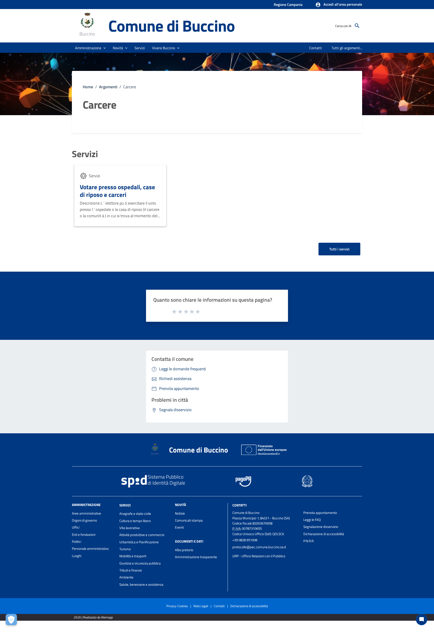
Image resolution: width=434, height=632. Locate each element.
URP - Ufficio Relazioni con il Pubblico (258, 556)
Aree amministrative (86, 513)
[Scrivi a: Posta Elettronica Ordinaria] (265, 552)
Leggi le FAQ (312, 519)
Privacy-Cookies (177, 606)
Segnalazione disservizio (320, 526)
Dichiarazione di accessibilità (323, 533)
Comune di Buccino (171, 25)
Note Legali (200, 606)
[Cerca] (357, 26)
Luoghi (76, 555)
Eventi (179, 527)
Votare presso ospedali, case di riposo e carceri (117, 190)
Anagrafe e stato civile (135, 513)
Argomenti (108, 87)
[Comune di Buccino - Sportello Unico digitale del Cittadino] (88, 25)
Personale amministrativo (90, 548)
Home (88, 87)
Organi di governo (84, 520)
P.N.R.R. (308, 540)
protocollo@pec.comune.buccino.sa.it (259, 547)
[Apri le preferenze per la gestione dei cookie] (11, 619)
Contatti (239, 505)
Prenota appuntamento (320, 512)
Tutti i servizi (339, 249)
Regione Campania (288, 4)
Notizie (180, 513)
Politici (76, 541)
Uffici (75, 527)
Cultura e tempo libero (135, 520)
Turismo (125, 549)
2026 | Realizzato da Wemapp (93, 617)
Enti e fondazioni (83, 534)
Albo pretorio (184, 550)
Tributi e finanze (130, 570)
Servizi (85, 154)
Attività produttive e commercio (141, 534)
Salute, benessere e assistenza (141, 584)
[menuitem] (315, 48)
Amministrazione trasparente (196, 557)
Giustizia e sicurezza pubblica (140, 563)
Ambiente (126, 577)
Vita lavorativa (129, 527)
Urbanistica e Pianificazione (139, 542)
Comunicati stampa (189, 520)
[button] (338, 4)
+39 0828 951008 (244, 540)
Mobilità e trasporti (132, 556)
